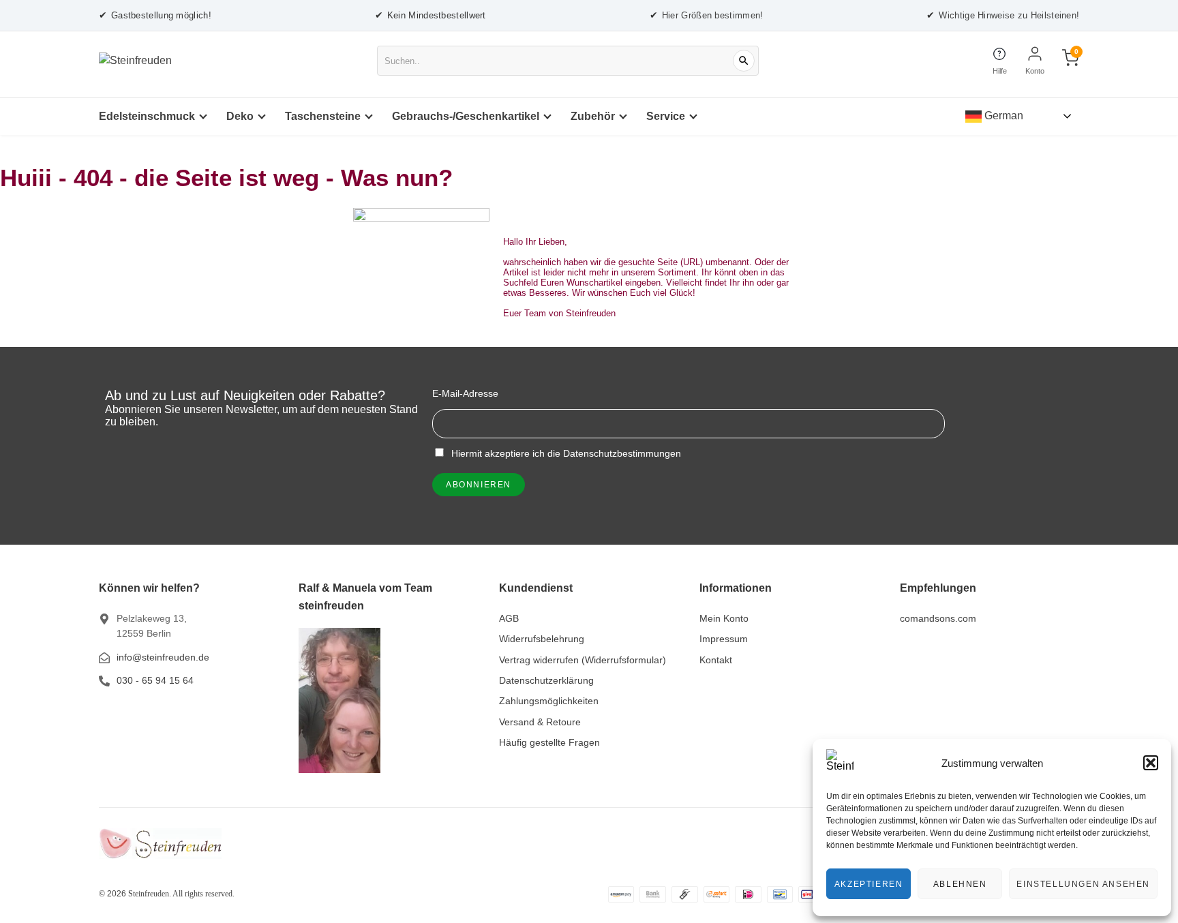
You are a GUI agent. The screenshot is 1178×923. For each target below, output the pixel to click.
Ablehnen (960, 884)
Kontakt (715, 659)
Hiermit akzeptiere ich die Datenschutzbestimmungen (565, 453)
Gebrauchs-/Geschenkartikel (465, 116)
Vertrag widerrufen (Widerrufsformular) (582, 659)
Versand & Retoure (540, 721)
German (1002, 115)
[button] (1151, 763)
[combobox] (568, 61)
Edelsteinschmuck (147, 116)
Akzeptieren (868, 884)
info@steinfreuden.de (163, 657)
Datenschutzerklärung (546, 680)
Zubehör (593, 116)
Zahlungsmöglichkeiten (549, 700)
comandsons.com (938, 618)
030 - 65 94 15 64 (155, 680)
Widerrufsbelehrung (541, 638)
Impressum (723, 638)
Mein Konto (724, 618)
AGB (509, 618)
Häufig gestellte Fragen (549, 742)
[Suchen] (744, 61)
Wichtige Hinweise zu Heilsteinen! (1002, 15)
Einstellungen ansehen (1083, 884)
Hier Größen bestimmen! (707, 15)
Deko (240, 116)
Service (665, 116)
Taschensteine (323, 116)
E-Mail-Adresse (465, 393)
